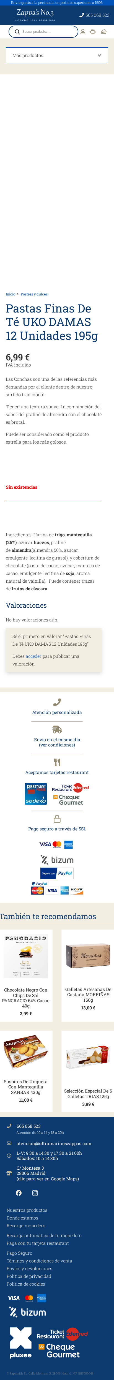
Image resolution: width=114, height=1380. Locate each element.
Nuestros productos (27, 1210)
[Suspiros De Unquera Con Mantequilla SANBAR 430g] (26, 1052)
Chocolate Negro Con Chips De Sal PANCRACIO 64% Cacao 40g (26, 998)
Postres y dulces (34, 294)
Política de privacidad (29, 1276)
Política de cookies (26, 1284)
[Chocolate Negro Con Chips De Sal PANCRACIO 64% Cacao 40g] (26, 956)
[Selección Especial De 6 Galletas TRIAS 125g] (88, 1057)
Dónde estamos (22, 1218)
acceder (34, 656)
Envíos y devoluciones (29, 1268)
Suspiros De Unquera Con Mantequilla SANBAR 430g (26, 1087)
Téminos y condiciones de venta (39, 1261)
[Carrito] (104, 32)
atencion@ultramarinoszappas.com (54, 1143)
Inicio (10, 294)
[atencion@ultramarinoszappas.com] (12, 1143)
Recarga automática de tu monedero (44, 1235)
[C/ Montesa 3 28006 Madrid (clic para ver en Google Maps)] (12, 1173)
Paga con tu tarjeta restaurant (38, 1243)
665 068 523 (29, 1126)
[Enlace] (83, 31)
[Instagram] (35, 1193)
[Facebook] (18, 1193)
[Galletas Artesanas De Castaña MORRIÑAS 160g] (88, 956)
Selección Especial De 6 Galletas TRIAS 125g (88, 1093)
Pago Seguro (19, 1253)
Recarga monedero (26, 1225)
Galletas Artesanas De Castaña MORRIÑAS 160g (88, 994)
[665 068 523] (12, 1126)
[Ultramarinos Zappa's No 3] (35, 15)
